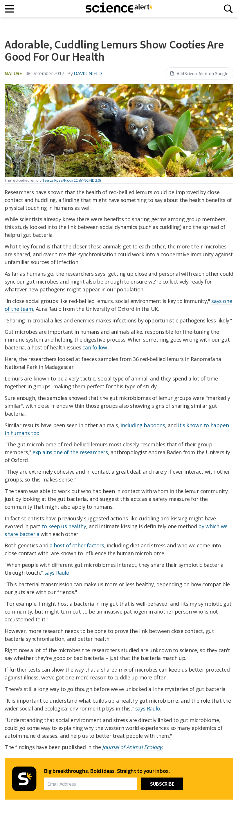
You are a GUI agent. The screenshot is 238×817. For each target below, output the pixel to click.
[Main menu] (10, 9)
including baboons (142, 425)
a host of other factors (77, 545)
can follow (94, 347)
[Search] (228, 9)
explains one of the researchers (70, 452)
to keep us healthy (64, 526)
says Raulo (56, 572)
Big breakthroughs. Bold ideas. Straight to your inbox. (107, 771)
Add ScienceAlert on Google (202, 73)
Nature (13, 73)
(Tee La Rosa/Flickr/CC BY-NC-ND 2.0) (71, 180)
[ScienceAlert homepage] (119, 8)
